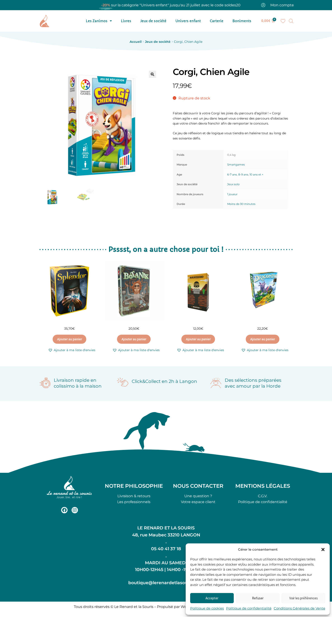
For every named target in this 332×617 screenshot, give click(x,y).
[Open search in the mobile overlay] (291, 21)
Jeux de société (153, 21)
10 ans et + (256, 174)
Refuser (258, 598)
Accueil (136, 42)
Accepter (212, 598)
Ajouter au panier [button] (69, 339)
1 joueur (232, 194)
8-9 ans (243, 174)
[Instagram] (75, 510)
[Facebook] (64, 510)
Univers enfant (188, 21)
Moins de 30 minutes (241, 204)
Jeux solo (233, 184)
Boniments (241, 21)
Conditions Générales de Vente (299, 608)
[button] (323, 549)
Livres (126, 21)
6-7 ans (232, 174)
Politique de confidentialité (248, 608)
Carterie (216, 21)
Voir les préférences (303, 598)
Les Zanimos (97, 21)
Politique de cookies (207, 608)
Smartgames (236, 164)
